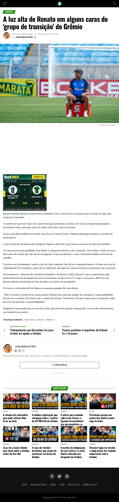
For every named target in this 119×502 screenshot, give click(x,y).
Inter (61, 484)
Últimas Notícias (38, 484)
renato (50, 320)
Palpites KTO (73, 484)
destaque (30, 320)
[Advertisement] (59, 149)
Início (24, 484)
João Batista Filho (24, 37)
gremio (41, 320)
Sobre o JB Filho (90, 484)
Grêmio (53, 484)
